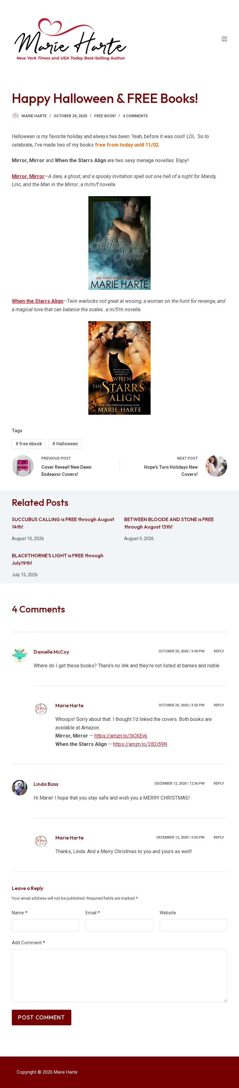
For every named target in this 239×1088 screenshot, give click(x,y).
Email (93, 913)
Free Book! (105, 116)
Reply (219, 651)
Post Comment (41, 1017)
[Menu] (224, 39)
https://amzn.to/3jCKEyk (120, 736)
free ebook (29, 443)
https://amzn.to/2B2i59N (140, 744)
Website (168, 913)
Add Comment (28, 942)
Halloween (65, 443)
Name (19, 913)
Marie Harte (69, 705)
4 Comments (135, 116)
